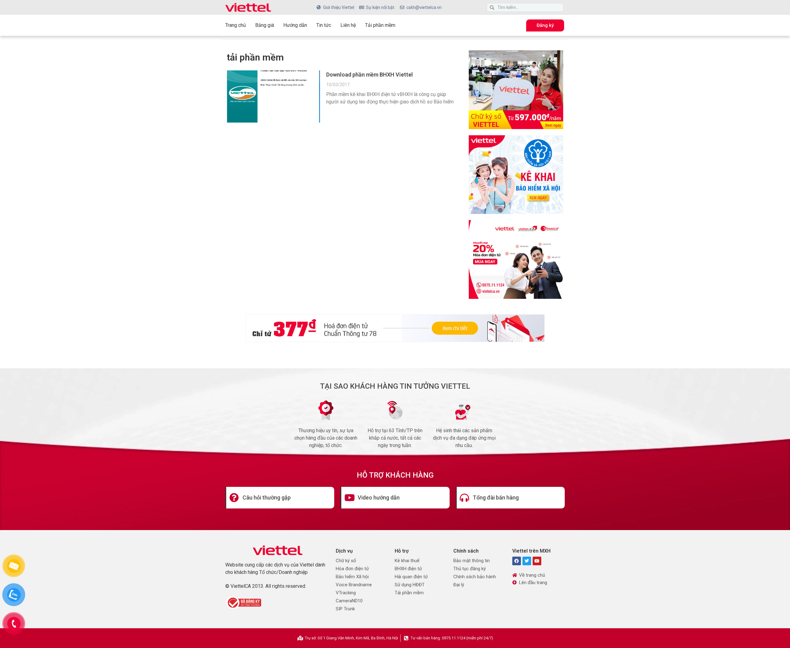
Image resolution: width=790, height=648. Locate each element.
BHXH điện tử (408, 568)
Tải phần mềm (380, 25)
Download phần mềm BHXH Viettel (369, 74)
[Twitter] (526, 561)
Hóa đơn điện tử (352, 568)
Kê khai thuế (407, 560)
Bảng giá (264, 25)
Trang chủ (235, 25)
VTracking (346, 593)
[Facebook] (516, 561)
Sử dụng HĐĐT (410, 584)
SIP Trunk (345, 609)
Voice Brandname (354, 584)
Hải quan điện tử (411, 576)
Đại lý (458, 584)
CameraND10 (349, 601)
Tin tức (323, 25)
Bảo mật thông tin (471, 560)
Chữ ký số (346, 560)
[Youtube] (537, 561)
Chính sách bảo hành (474, 576)
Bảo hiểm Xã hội (352, 576)
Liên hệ (348, 25)
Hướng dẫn (295, 25)
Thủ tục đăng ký (469, 568)
